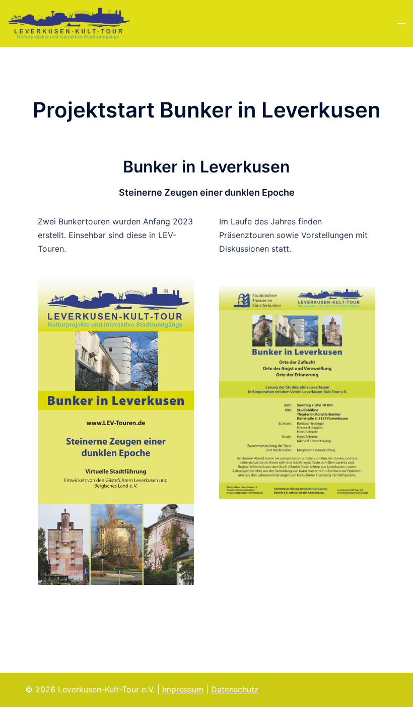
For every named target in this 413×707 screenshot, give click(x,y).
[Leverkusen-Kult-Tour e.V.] (69, 23)
